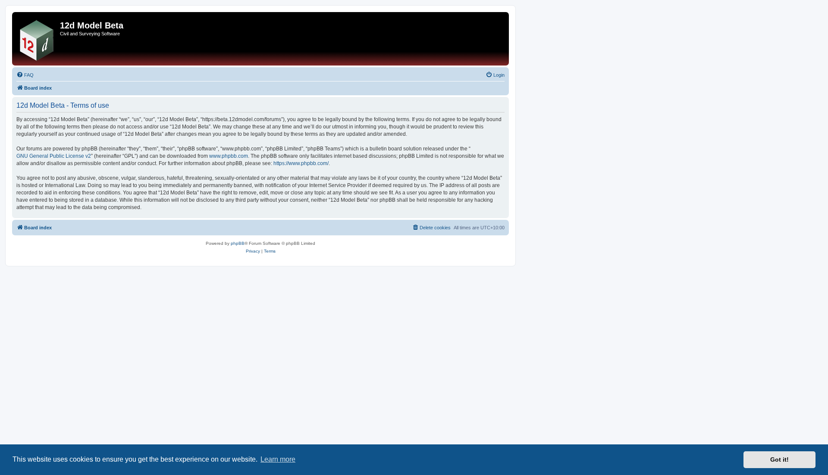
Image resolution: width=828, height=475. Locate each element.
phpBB (238, 243)
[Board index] (37, 38)
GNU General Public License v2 (53, 156)
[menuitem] (25, 75)
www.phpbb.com (228, 156)
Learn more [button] (277, 459)
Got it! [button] (779, 459)
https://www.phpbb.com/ (301, 163)
